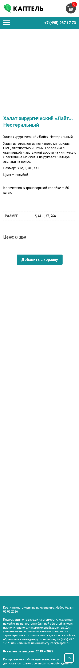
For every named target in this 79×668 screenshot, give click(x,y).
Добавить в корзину (39, 259)
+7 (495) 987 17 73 (60, 22)
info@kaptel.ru (60, 643)
